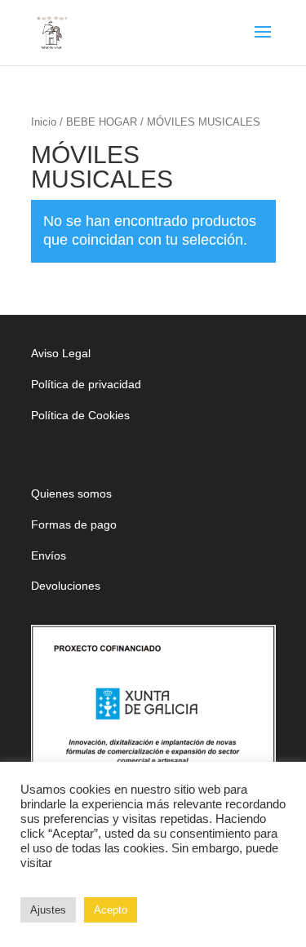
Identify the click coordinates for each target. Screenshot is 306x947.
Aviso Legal (61, 353)
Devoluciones (65, 585)
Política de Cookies (80, 415)
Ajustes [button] (48, 910)
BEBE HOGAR (101, 122)
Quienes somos (71, 493)
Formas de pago (74, 524)
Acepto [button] (110, 910)
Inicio (43, 122)
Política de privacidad (86, 384)
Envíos (48, 555)
